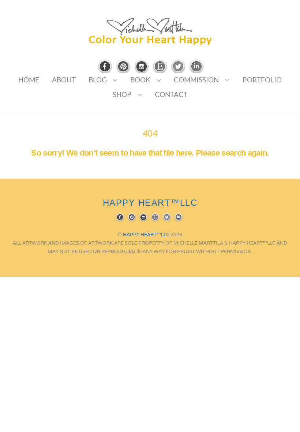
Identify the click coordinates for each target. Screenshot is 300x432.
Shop (122, 94)
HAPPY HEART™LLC (146, 234)
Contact (171, 94)
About (64, 79)
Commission (196, 79)
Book (140, 79)
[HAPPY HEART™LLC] (149, 42)
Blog (98, 79)
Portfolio (262, 79)
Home (28, 79)
